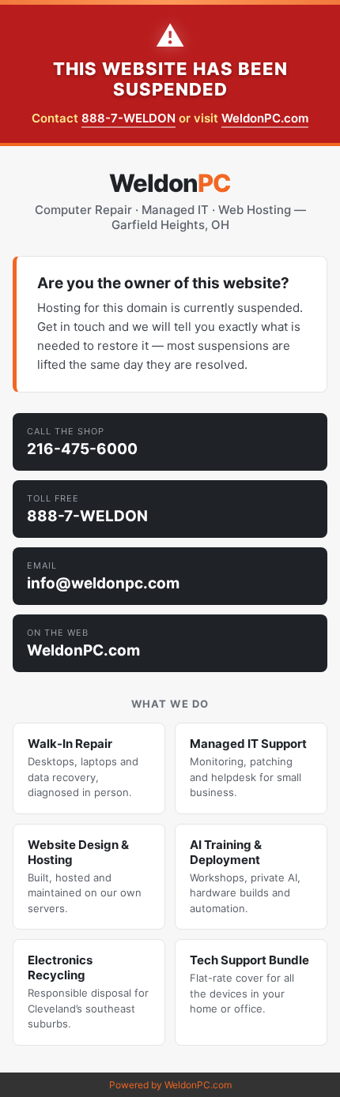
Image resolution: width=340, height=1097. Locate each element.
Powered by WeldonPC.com (170, 1085)
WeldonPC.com (264, 118)
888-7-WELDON (128, 118)
